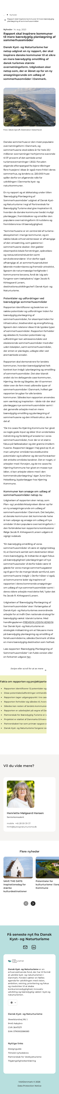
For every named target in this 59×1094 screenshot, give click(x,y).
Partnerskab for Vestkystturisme (25, 1057)
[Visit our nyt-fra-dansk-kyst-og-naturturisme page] (25, 947)
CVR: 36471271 (15, 1027)
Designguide (14, 1049)
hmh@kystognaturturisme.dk (22, 826)
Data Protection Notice (29, 1086)
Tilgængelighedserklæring (22, 1061)
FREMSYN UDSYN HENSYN (38, 622)
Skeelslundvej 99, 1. (18, 1019)
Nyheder (13, 15)
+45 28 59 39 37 (23, 823)
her (29, 657)
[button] (29, 818)
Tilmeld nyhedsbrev (18, 1053)
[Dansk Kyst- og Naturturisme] (16, 961)
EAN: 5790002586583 (18, 1031)
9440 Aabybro (15, 1023)
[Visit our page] (33, 947)
